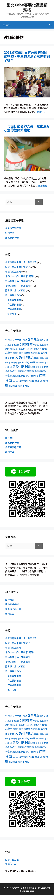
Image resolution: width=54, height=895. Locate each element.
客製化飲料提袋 (36, 367)
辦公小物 (29, 376)
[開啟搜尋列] (50, 25)
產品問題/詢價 (12, 237)
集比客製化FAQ (13, 295)
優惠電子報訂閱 (13, 228)
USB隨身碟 (9, 339)
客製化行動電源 (15, 362)
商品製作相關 (14, 299)
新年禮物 (26, 371)
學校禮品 (36, 345)
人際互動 (24, 340)
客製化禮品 (24, 357)
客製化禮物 (39, 358)
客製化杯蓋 (36, 353)
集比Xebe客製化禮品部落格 (27, 7)
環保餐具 (39, 371)
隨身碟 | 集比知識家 (15, 290)
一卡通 (18, 339)
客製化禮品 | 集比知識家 (17, 267)
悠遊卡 (13, 370)
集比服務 (11, 313)
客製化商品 (34, 349)
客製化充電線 (14, 349)
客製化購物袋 (40, 363)
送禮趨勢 (15, 381)
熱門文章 (9, 233)
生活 (44, 371)
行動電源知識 (20, 376)
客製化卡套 (24, 348)
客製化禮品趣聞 (13, 271)
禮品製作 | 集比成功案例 (17, 281)
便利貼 (42, 340)
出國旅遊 (15, 345)
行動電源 (10, 375)
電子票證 (24, 385)
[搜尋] (39, 202)
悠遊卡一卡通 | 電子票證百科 (19, 276)
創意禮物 (26, 344)
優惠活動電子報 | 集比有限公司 (21, 262)
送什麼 (35, 376)
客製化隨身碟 (21, 367)
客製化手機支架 (18, 353)
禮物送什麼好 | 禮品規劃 (17, 285)
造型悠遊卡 (24, 381)
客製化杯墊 (28, 353)
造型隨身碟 (35, 381)
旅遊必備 (33, 371)
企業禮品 (34, 339)
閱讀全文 (41, 111)
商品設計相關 (14, 304)
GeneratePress (27, 890)
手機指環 (20, 371)
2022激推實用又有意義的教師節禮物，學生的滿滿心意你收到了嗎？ (27, 56)
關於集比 (9, 438)
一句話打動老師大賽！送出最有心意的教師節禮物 (27, 128)
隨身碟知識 (14, 385)
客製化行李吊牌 (28, 362)
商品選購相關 (14, 309)
